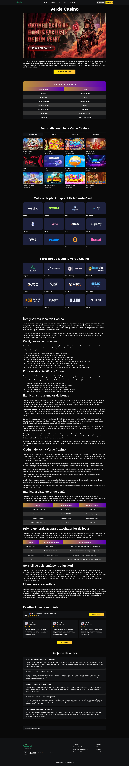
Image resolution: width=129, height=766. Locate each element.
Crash (74, 134)
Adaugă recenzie (96, 614)
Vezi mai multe (64, 642)
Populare (31, 134)
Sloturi (95, 134)
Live (53, 134)
